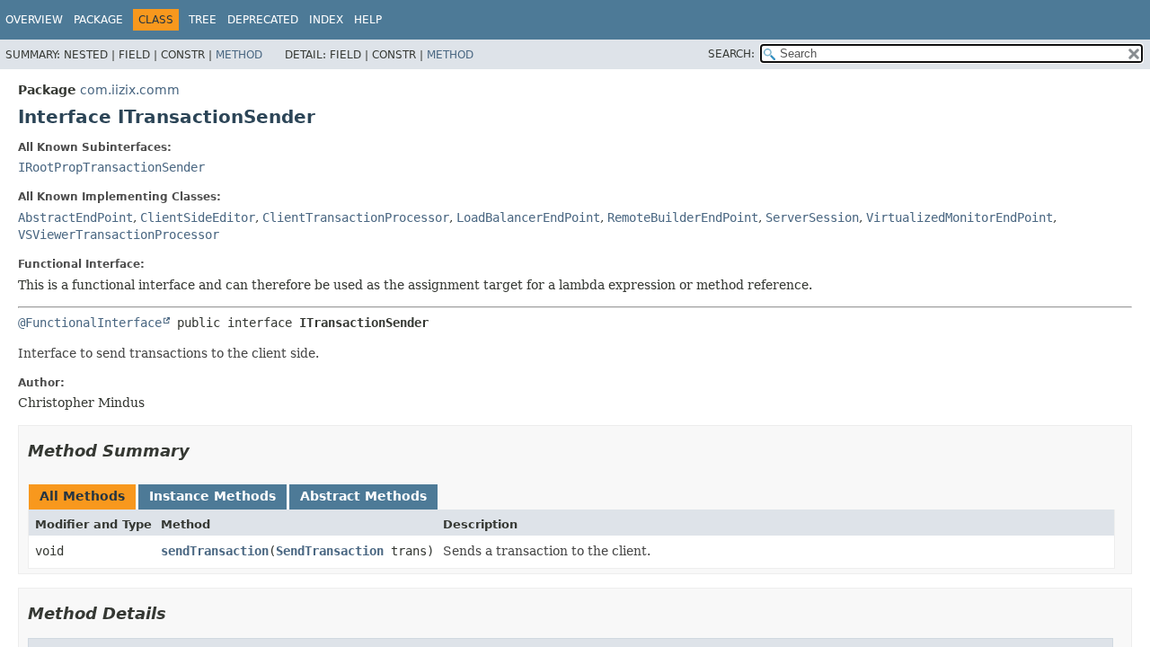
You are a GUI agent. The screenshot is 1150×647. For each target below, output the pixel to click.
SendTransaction (330, 551)
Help (368, 19)
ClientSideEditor (197, 217)
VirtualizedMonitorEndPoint (959, 217)
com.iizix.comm (130, 90)
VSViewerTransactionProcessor (118, 234)
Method (239, 55)
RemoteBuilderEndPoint (682, 217)
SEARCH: (731, 54)
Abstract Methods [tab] (363, 496)
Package (98, 19)
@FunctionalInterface (90, 322)
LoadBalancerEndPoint (528, 217)
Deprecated (262, 19)
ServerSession (812, 217)
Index (326, 19)
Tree (203, 19)
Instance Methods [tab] (212, 496)
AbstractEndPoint (75, 217)
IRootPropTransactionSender (111, 167)
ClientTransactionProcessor (355, 217)
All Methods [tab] (82, 496)
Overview (34, 19)
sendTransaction (215, 551)
